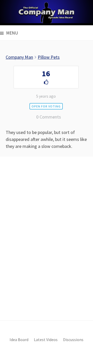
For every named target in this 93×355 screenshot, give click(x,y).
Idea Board (19, 339)
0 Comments (48, 117)
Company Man (19, 57)
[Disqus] (47, 247)
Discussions (73, 339)
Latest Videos (46, 339)
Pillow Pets (49, 57)
